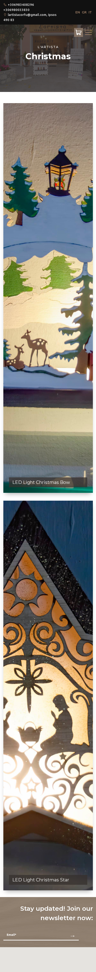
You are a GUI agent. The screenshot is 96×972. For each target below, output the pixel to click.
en (77, 12)
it (90, 12)
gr (84, 12)
